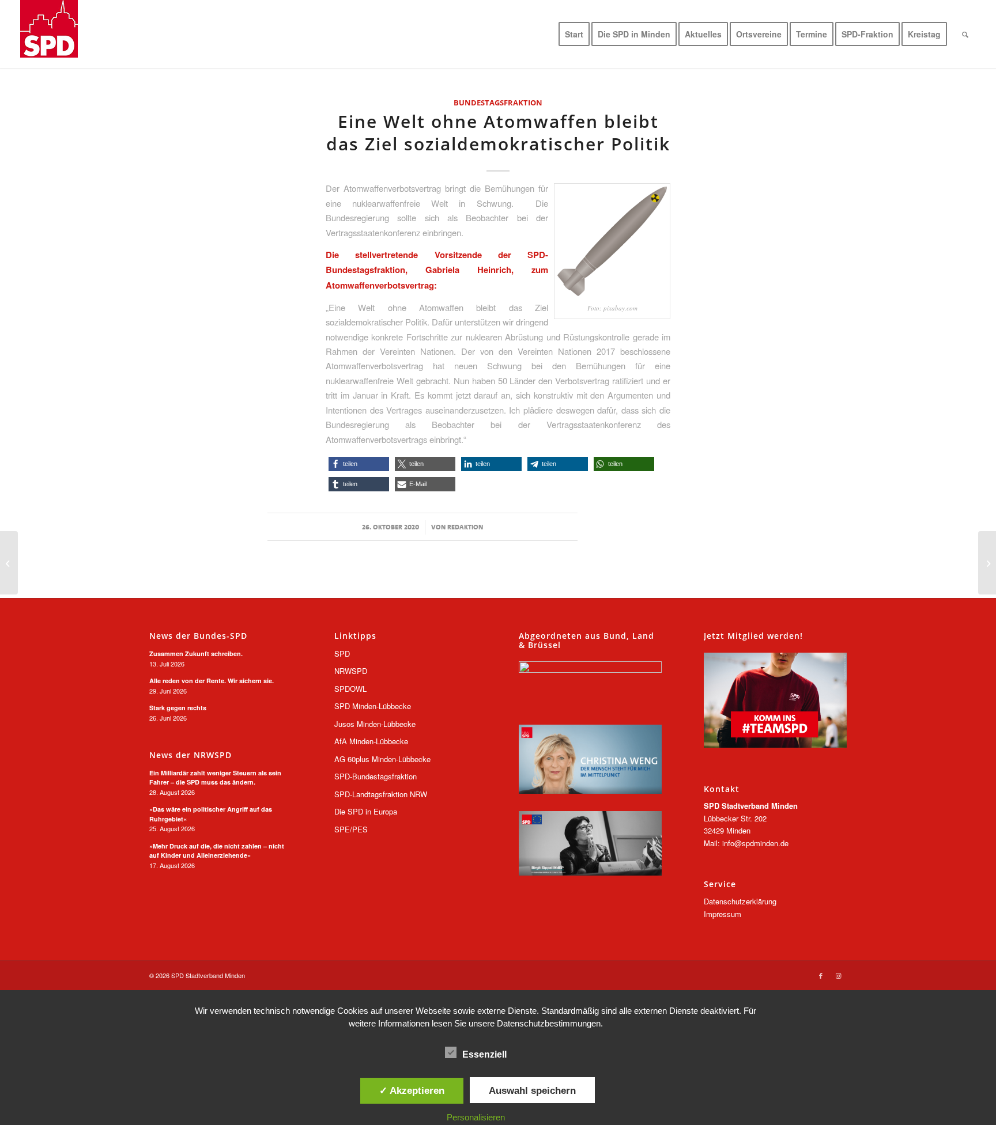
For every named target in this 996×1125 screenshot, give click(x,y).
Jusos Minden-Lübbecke (375, 723)
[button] (359, 464)
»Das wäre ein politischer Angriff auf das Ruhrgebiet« (210, 814)
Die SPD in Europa (365, 811)
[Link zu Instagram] (838, 975)
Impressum (722, 913)
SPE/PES (351, 829)
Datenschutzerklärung (740, 901)
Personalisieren (476, 1117)
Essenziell (484, 1054)
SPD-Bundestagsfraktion (375, 776)
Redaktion (465, 527)
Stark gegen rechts (177, 707)
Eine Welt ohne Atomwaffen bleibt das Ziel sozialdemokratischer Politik (498, 132)
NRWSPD (350, 670)
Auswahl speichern (532, 1090)
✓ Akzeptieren (411, 1090)
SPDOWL (350, 688)
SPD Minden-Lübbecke (372, 705)
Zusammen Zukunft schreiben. (196, 653)
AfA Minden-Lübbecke (371, 741)
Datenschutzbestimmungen (549, 1023)
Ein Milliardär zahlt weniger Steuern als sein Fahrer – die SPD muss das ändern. (215, 777)
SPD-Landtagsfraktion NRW (380, 794)
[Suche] (965, 34)
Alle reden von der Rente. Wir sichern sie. (211, 680)
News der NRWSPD (190, 755)
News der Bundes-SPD (198, 636)
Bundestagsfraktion (498, 102)
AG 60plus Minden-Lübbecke (382, 758)
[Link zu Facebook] (820, 975)
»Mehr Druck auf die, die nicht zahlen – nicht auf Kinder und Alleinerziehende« (216, 851)
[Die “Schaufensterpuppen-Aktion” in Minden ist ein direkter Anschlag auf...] (9, 562)
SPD (342, 653)
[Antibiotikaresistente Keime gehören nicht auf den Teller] (987, 562)
